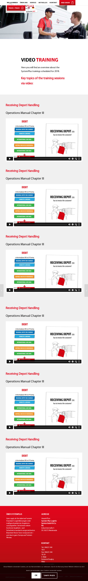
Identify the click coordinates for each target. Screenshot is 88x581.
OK (36, 575)
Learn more (49, 575)
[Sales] (2, 290)
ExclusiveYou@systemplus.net (52, 559)
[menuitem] (12, 2)
